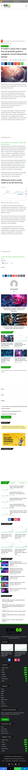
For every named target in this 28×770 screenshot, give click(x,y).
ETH (7, 91)
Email (2, 394)
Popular (13, 482)
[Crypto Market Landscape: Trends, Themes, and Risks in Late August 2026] (4, 512)
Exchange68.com (7, 758)
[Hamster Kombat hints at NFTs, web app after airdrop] (4, 584)
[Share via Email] (21, 276)
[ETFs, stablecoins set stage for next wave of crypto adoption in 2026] (21, 353)
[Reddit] (16, 276)
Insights (3, 674)
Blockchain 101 (5, 678)
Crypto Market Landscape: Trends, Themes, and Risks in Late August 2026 (18, 512)
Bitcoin (3, 672)
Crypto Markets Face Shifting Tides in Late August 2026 (6, 536)
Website (3, 400)
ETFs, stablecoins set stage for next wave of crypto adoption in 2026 (21, 359)
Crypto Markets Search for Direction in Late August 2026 (20, 536)
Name (2, 389)
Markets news (8, 43)
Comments (22, 482)
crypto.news (16, 202)
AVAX (23, 119)
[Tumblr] (11, 276)
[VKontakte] (19, 276)
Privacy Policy (4, 731)
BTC (16, 95)
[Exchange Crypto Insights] (7, 6)
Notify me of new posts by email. (9, 414)
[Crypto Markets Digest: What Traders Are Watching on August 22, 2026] (4, 506)
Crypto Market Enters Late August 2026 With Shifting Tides (7, 551)
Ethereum (23, 1)
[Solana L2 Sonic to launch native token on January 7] (4, 590)
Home (3, 43)
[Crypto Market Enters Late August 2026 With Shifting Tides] (4, 500)
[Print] (24, 276)
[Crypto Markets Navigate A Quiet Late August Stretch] (21, 338)
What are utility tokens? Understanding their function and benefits (18, 563)
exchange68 (5, 59)
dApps (3, 680)
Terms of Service (4, 733)
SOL (13, 119)
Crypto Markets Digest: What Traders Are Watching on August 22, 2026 (18, 506)
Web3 (2, 693)
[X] (6, 276)
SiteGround (22, 758)
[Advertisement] (14, 24)
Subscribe (5, 719)
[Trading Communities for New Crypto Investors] (4, 578)
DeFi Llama (21, 163)
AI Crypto (4, 676)
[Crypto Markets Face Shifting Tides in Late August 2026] (4, 488)
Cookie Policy (4, 729)
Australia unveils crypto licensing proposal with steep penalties (7, 344)
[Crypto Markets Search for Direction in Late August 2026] (4, 494)
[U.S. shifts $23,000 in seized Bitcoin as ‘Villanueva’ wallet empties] (7, 353)
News (3, 669)
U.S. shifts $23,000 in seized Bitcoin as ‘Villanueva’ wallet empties (6, 359)
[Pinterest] (14, 276)
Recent (5, 482)
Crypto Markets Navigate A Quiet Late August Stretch (20, 344)
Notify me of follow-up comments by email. (11, 411)
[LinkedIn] (8, 276)
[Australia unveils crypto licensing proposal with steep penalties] (7, 338)
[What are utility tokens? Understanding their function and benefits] (4, 563)
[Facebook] (3, 276)
